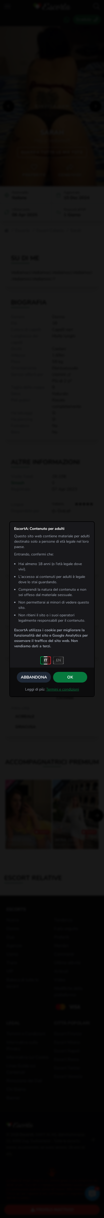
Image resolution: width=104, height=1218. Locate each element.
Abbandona (34, 677)
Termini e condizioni (62, 689)
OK (70, 677)
